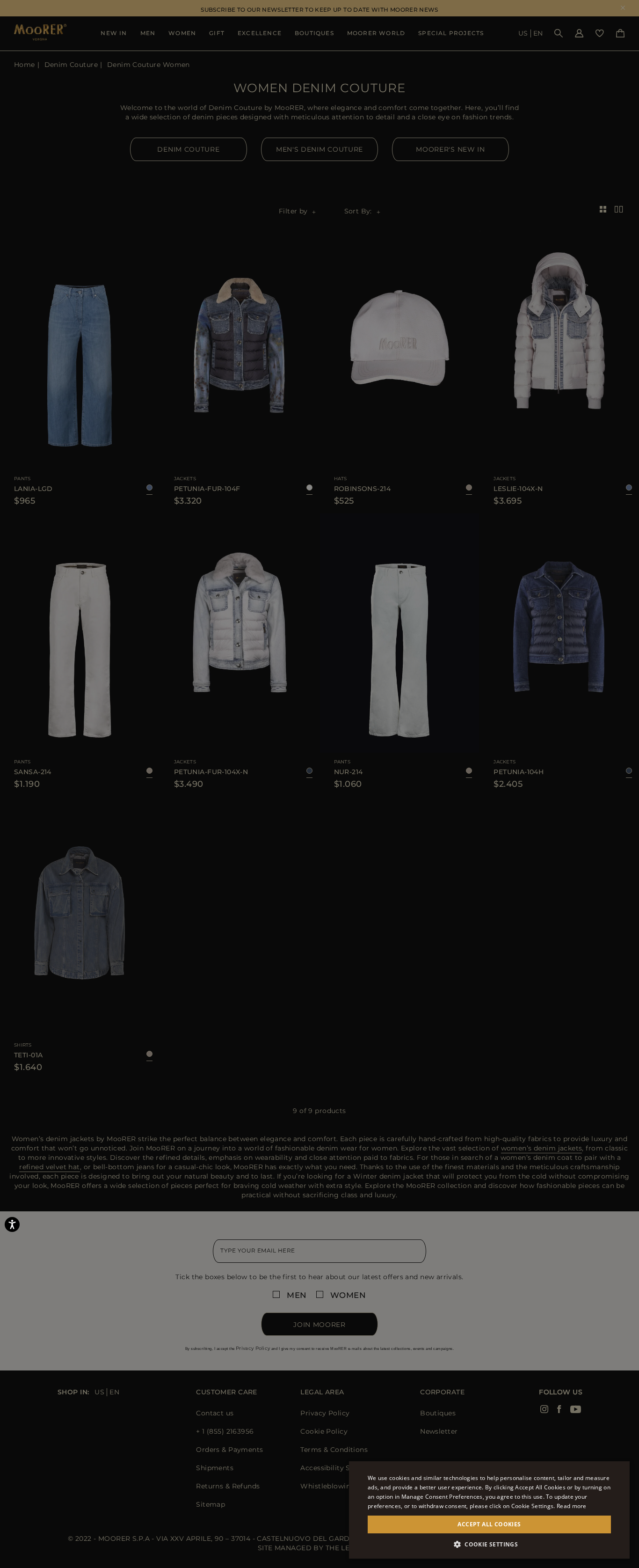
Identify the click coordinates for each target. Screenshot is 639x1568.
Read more (572, 1506)
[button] (489, 1544)
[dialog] (319, 784)
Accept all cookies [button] (489, 1524)
